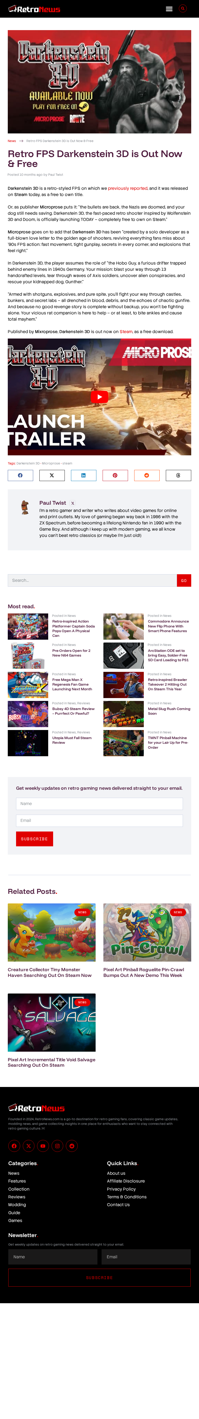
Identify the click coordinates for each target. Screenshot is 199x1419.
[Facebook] (14, 1146)
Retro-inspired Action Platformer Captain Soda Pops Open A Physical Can (73, 628)
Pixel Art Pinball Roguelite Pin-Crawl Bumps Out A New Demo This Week (143, 972)
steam (67, 463)
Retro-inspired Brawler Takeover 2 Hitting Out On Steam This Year (167, 684)
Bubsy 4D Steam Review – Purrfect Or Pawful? (73, 711)
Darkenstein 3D (28, 463)
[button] (169, 8)
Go (184, 580)
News (12, 141)
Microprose (51, 463)
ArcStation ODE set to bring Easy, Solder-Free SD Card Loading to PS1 (168, 655)
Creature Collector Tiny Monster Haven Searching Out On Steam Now (50, 972)
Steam (126, 331)
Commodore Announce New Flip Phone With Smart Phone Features (168, 626)
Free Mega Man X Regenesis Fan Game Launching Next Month (72, 684)
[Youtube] (43, 1146)
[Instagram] (57, 1146)
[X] (72, 503)
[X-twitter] (29, 1146)
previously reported (127, 188)
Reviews (83, 703)
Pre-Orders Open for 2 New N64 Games (71, 653)
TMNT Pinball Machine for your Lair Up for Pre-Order (168, 742)
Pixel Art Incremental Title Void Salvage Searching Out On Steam (51, 1062)
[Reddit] (72, 1146)
